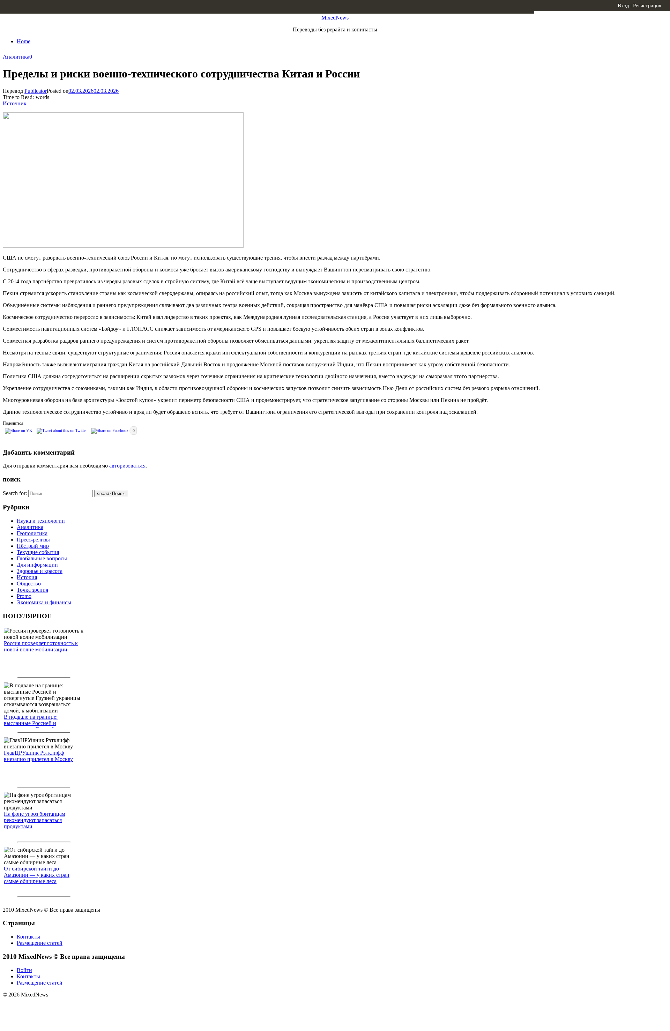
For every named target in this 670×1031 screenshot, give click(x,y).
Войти (24, 970)
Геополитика (32, 533)
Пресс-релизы (33, 540)
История (27, 577)
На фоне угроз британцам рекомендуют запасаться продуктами (34, 820)
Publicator (35, 91)
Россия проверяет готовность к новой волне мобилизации (41, 646)
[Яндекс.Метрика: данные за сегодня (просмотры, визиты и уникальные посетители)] (57, 1007)
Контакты (28, 937)
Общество (29, 584)
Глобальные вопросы (42, 558)
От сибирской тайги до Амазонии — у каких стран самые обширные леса (36, 875)
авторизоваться (127, 466)
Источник (15, 103)
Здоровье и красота (39, 571)
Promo (24, 596)
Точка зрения (32, 590)
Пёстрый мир (33, 546)
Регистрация (647, 5)
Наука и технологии (41, 521)
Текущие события (38, 552)
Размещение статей (39, 943)
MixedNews (335, 18)
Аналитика (16, 57)
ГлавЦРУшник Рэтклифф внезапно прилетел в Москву (38, 756)
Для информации (37, 565)
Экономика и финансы (44, 602)
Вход (623, 5)
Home (23, 41)
